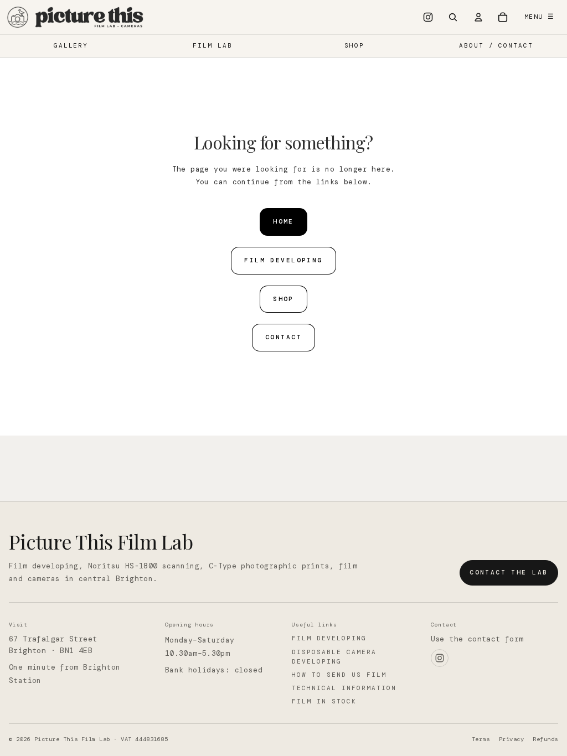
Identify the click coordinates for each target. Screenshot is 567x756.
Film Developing (283, 260)
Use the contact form (477, 639)
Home (283, 221)
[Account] (478, 17)
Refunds (545, 739)
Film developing (329, 638)
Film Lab (213, 45)
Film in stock (324, 701)
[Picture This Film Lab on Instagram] (428, 17)
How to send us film (339, 675)
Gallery (71, 45)
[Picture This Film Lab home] (76, 17)
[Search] (453, 17)
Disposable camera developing (334, 656)
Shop (354, 45)
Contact (283, 337)
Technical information (344, 688)
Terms (481, 739)
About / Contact (496, 45)
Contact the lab (509, 572)
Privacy (511, 739)
